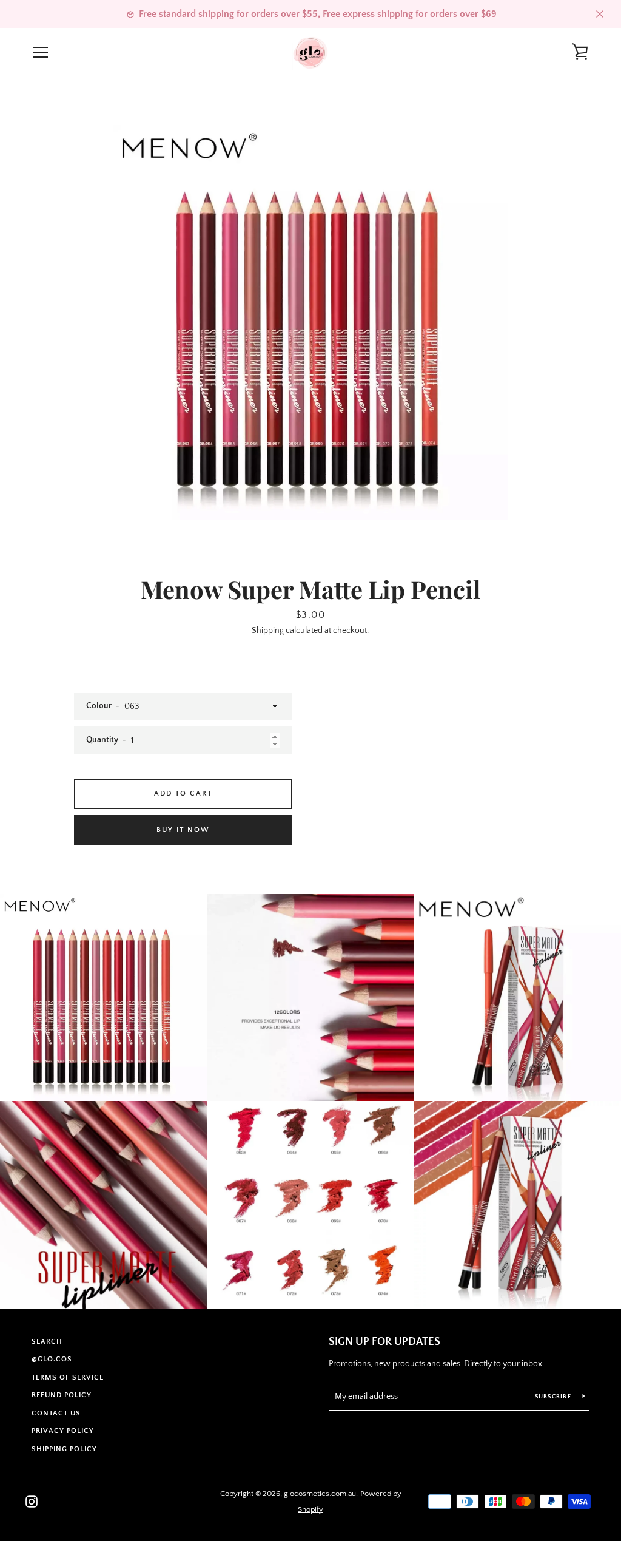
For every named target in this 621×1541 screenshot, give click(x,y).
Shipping (268, 630)
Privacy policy (63, 1431)
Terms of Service (68, 1377)
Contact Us (56, 1413)
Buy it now (183, 830)
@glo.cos (52, 1359)
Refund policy (62, 1395)
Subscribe (554, 1397)
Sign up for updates (384, 1342)
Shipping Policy (64, 1449)
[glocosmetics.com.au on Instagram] (31, 1500)
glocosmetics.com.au (320, 1493)
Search (47, 1342)
